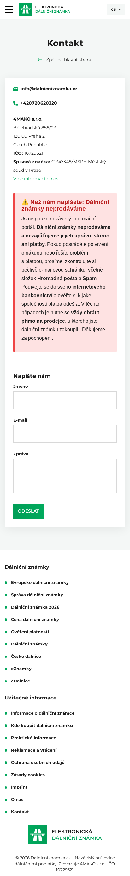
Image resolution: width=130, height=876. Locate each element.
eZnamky (21, 669)
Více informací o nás (35, 179)
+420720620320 (39, 103)
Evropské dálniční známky (40, 582)
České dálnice (26, 656)
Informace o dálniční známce (42, 713)
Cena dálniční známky (35, 619)
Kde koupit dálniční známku (42, 725)
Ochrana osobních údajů (38, 762)
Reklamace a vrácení (33, 750)
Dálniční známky (29, 644)
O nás (17, 799)
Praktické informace (33, 738)
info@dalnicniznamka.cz (49, 88)
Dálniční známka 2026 (35, 607)
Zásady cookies (28, 775)
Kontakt (20, 812)
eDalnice (20, 681)
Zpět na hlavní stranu (69, 60)
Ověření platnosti (30, 632)
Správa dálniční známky (37, 595)
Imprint (19, 787)
